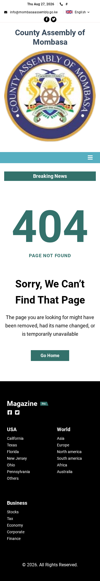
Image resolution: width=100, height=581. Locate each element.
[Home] (50, 96)
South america (69, 458)
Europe (63, 445)
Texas (12, 445)
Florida (13, 451)
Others (13, 478)
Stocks (13, 512)
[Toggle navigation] (50, 157)
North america (69, 451)
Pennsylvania (18, 471)
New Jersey (17, 458)
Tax (10, 518)
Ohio (11, 465)
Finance (14, 538)
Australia (64, 471)
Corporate (15, 532)
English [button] (80, 12)
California (15, 438)
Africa (62, 465)
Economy (15, 525)
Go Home (50, 355)
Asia (60, 438)
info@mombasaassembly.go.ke (34, 12)
